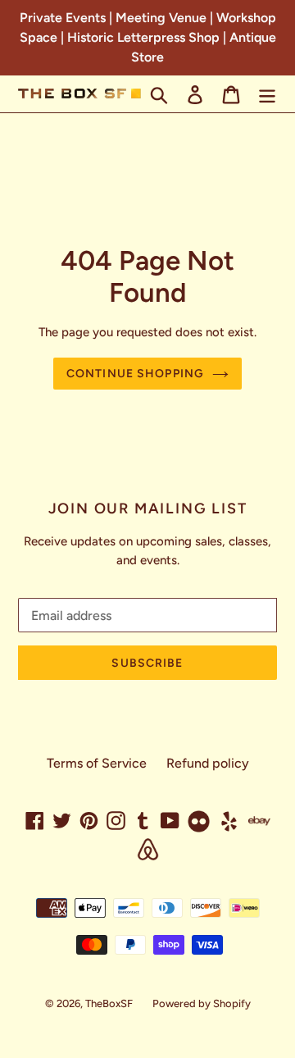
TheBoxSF (109, 1003)
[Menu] (267, 93)
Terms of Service (97, 763)
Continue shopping (135, 374)
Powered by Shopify (201, 1003)
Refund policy (207, 763)
